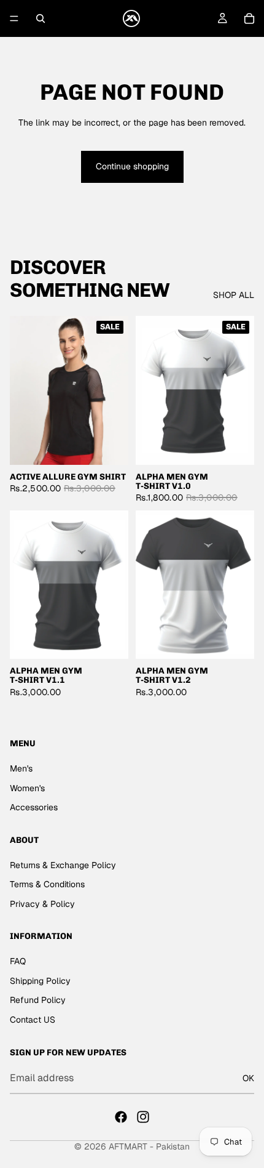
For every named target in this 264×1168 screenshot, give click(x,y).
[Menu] (14, 18)
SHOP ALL (233, 294)
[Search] (40, 18)
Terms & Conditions (47, 884)
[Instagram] (143, 1117)
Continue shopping (132, 166)
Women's (27, 788)
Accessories (34, 807)
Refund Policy (38, 1000)
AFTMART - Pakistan (149, 1146)
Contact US (32, 1019)
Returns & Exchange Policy (63, 865)
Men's (21, 768)
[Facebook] (121, 1117)
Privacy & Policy (42, 903)
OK (248, 1078)
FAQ (18, 961)
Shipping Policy (40, 980)
